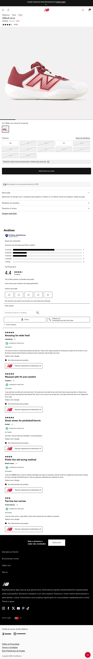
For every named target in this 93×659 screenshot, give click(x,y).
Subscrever (56, 543)
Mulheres (6, 15)
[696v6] (46, 73)
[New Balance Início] (46, 10)
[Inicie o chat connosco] (88, 655)
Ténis (14, 15)
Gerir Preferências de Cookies (13, 651)
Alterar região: (6, 618)
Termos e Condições (10, 647)
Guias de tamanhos (83, 138)
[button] (8, 10)
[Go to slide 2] (47, 4)
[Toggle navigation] (3, 10)
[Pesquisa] (83, 10)
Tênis (20, 15)
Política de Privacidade (10, 644)
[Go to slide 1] (45, 4)
